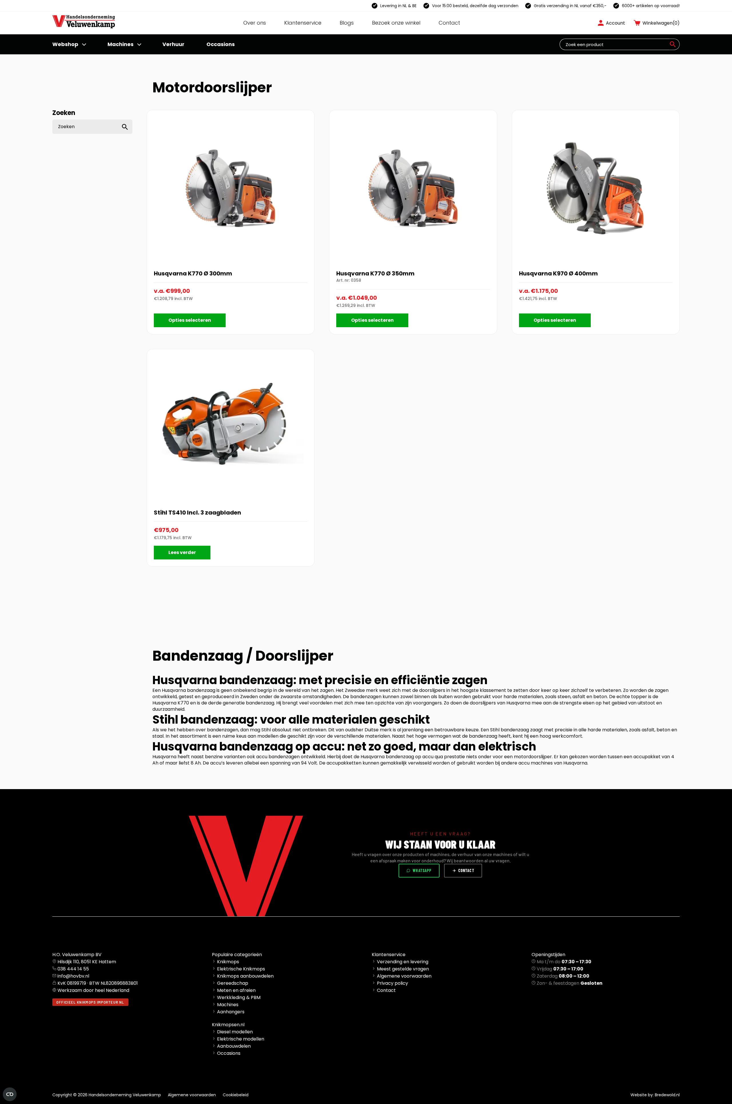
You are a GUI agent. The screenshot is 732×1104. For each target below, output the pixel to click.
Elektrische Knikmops (241, 969)
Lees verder (182, 552)
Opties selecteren (189, 320)
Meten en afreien (236, 990)
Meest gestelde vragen (403, 969)
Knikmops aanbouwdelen (245, 976)
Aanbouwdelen (234, 1046)
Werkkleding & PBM (238, 997)
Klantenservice (302, 22)
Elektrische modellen (240, 1039)
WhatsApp (422, 870)
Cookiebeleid (235, 1095)
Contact (449, 22)
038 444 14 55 (73, 969)
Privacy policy (392, 983)
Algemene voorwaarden (404, 976)
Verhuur (173, 44)
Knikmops (228, 961)
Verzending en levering (402, 961)
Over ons (254, 22)
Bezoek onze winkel (396, 22)
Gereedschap (232, 983)
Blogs (347, 22)
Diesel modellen (235, 1031)
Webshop (65, 44)
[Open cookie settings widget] (10, 1094)
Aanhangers (230, 1011)
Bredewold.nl (667, 1095)
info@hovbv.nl (73, 976)
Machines (121, 44)
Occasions (220, 44)
